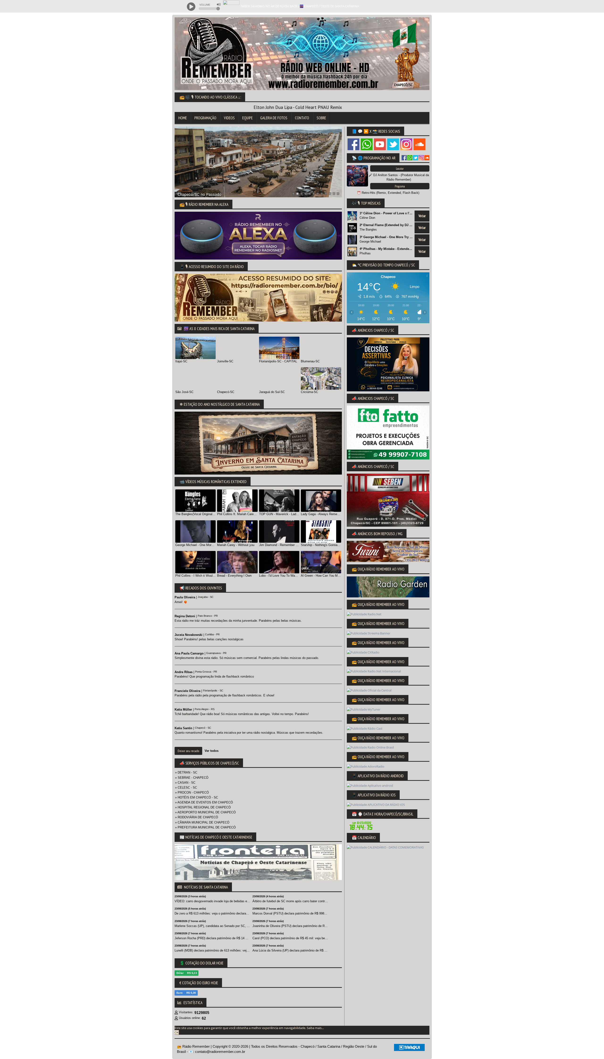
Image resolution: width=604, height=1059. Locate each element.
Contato (302, 117)
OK (177, 1032)
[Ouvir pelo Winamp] (418, 6)
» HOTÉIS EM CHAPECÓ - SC (196, 797)
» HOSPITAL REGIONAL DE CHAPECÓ (203, 807)
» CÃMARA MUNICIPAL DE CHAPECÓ (202, 822)
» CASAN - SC (185, 782)
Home (182, 117)
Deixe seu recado (188, 751)
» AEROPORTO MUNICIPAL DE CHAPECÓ (205, 812)
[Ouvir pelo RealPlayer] (408, 6)
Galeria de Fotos (273, 117)
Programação (205, 117)
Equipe (247, 117)
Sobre (321, 117)
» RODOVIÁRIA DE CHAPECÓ (196, 817)
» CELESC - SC (186, 787)
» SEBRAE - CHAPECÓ (191, 777)
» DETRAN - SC (186, 772)
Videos (229, 117)
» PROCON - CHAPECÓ (192, 792)
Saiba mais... (315, 1028)
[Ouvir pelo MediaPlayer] (399, 6)
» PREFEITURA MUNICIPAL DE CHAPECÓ (205, 827)
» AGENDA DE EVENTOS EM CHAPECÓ (204, 802)
